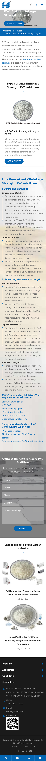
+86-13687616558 (14, 703)
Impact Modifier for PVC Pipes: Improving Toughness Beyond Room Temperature (23, 640)
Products (17, 30)
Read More (23, 583)
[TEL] (28, 758)
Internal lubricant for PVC (14, 415)
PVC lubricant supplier (12, 411)
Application (8, 669)
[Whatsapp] (5, 758)
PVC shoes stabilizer (11, 430)
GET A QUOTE (14, 161)
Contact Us (8, 681)
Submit (23, 528)
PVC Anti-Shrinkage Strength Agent (24, 33)
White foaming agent (12, 408)
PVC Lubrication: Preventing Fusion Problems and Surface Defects (23, 592)
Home (8, 30)
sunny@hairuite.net (15, 711)
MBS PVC (6, 404)
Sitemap (14, 746)
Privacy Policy (29, 746)
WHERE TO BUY (14, 23)
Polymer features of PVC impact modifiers (22, 440)
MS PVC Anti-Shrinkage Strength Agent (22, 132)
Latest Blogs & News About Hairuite (23, 546)
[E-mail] (17, 758)
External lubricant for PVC (14, 418)
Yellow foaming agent (12, 401)
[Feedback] (40, 758)
